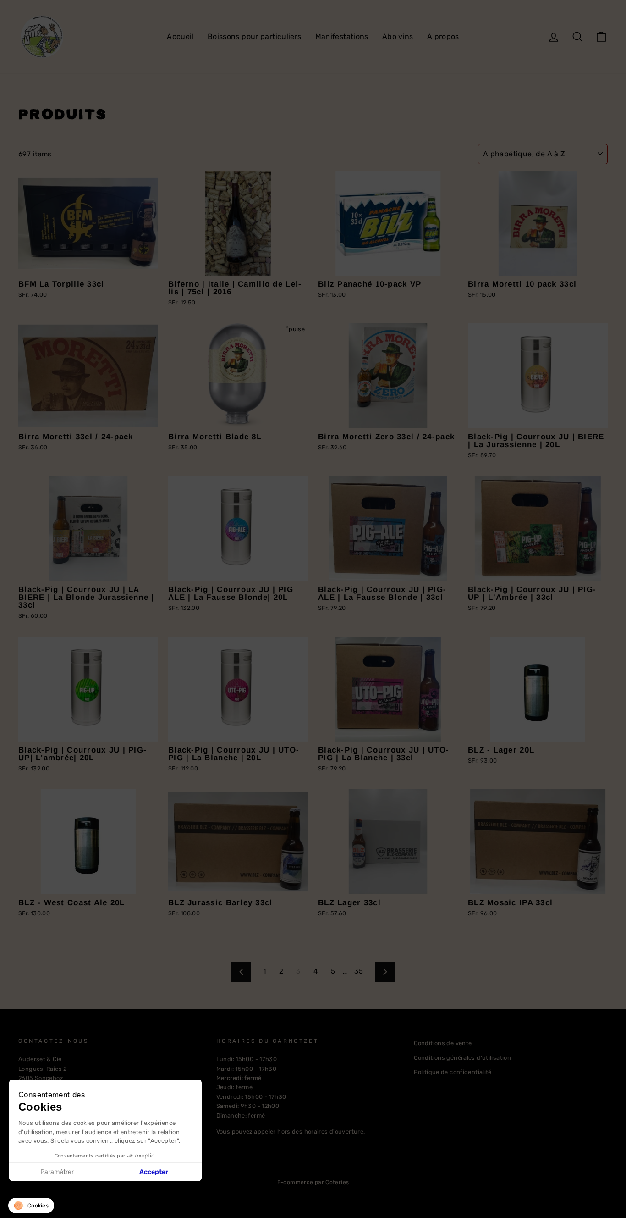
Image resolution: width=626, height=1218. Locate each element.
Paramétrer (57, 1172)
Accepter (153, 1172)
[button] (31, 1205)
